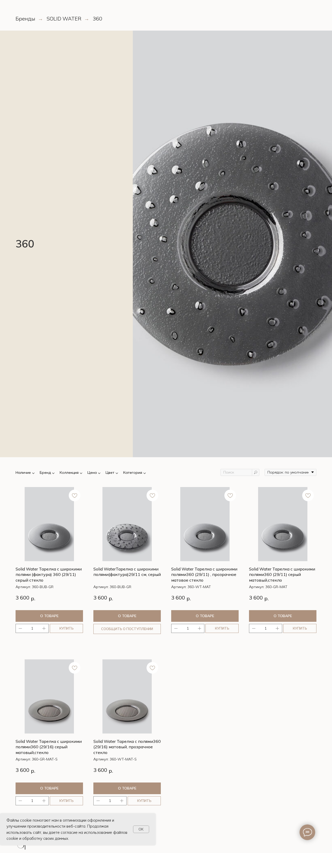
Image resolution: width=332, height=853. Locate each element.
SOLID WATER (64, 19)
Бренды (25, 19)
